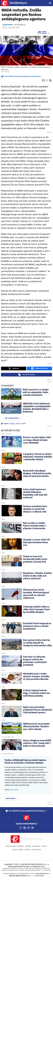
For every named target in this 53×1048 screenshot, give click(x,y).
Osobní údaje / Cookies (21, 850)
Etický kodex (11, 846)
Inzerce (44, 846)
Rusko (18, 424)
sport (6, 424)
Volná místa (36, 850)
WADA (23, 424)
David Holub (8, 25)
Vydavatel (36, 846)
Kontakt (28, 846)
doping (12, 424)
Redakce (20, 846)
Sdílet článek (44, 32)
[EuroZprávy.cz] (16, 3)
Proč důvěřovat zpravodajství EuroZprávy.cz (22, 76)
